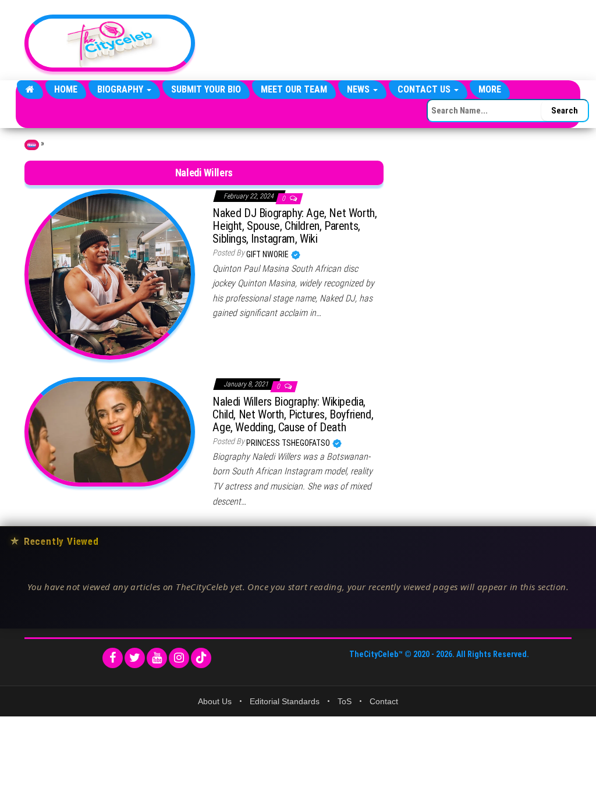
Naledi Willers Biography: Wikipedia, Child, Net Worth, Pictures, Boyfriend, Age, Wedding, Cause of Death (292, 414)
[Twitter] (135, 658)
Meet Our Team (294, 89)
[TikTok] (201, 658)
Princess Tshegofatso (289, 443)
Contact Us (425, 89)
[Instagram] (179, 658)
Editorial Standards (285, 701)
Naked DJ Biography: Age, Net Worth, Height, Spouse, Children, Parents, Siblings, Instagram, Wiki (294, 226)
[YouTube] (157, 658)
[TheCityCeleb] (30, 89)
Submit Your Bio (206, 89)
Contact (384, 701)
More (489, 89)
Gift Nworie (268, 254)
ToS (345, 701)
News (359, 89)
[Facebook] (112, 658)
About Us (215, 701)
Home (65, 89)
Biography (121, 89)
